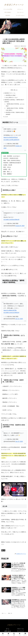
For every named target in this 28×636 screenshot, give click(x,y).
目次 (12, 90)
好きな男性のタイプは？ (12, 97)
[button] (25, 361)
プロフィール (20, 628)
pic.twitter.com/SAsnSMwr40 (11, 219)
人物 (4, 550)
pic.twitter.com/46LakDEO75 (11, 139)
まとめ (6, 116)
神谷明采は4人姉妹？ (11, 95)
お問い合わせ (7, 631)
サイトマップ (20, 631)
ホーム (7, 628)
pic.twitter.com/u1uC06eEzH (11, 312)
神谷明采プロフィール (9, 93)
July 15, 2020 (19, 318)
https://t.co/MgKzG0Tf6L (10, 310)
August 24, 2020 (19, 225)
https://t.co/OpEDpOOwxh (11, 137)
